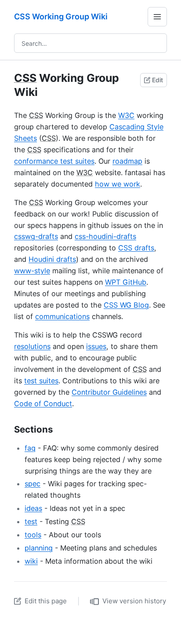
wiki (31, 561)
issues (96, 346)
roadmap (127, 161)
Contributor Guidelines (109, 392)
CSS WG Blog (126, 305)
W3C (126, 115)
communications (62, 316)
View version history (134, 601)
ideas (33, 508)
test (31, 521)
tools (33, 534)
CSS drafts (136, 247)
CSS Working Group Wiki (61, 16)
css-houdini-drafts (105, 236)
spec (32, 483)
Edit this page (46, 601)
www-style (32, 270)
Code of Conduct (43, 403)
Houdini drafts (52, 259)
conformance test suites (54, 161)
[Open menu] (157, 16)
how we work (117, 184)
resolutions (32, 346)
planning (39, 547)
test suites (41, 380)
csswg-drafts (36, 236)
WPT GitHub (125, 282)
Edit (157, 80)
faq (30, 448)
